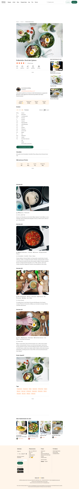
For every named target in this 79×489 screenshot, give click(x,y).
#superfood (25, 388)
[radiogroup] (21, 63)
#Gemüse (33, 393)
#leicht (45, 391)
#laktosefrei (34, 391)
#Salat (30, 388)
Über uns (30, 452)
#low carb (23, 391)
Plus (30, 457)
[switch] (44, 109)
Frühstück (22, 21)
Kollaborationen (32, 454)
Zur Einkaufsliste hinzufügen (25, 147)
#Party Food (40, 388)
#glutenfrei (35, 388)
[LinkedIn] (26, 454)
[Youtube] (23, 454)
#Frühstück (29, 391)
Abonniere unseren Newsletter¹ (20, 457)
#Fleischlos (40, 391)
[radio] (17, 63)
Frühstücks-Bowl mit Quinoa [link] (29, 21)
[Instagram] (19, 454)
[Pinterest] (24, 454)
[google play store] (22, 472)
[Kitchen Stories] (3, 2)
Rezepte (17, 21)
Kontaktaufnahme (56, 453)
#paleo (45, 388)
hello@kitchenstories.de (56, 480)
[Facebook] (18, 454)
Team (30, 453)
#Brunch (18, 391)
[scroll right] (64, 427)
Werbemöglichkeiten (56, 451)
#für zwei (23, 393)
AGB (41, 452)
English (46, 461)
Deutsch (42, 461)
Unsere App (31, 456)
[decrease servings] (17, 110)
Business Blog (55, 452)
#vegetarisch (19, 388)
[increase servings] (22, 110)
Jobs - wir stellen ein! (33, 451)
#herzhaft (19, 393)
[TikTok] (21, 454)
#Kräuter (28, 393)
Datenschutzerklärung (45, 453)
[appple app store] (22, 469)
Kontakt (42, 456)
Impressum (43, 451)
